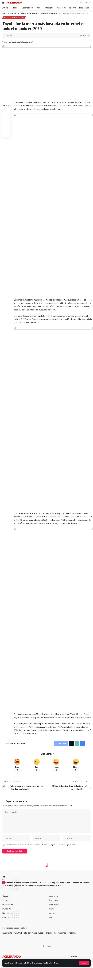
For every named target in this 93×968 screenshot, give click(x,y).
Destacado (8, 18)
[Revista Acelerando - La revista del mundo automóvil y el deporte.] (14, 2)
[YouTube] (87, 956)
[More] (30, 35)
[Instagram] (90, 956)
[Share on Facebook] (15, 35)
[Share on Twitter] (19, 35)
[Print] (26, 35)
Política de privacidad (33, 963)
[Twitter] (84, 956)
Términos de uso (52, 963)
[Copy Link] (22, 35)
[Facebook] (81, 956)
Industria (20, 18)
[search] (77, 2)
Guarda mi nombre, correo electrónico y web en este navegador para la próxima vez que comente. (41, 845)
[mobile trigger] (4, 2)
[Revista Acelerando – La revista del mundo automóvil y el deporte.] (11, 957)
